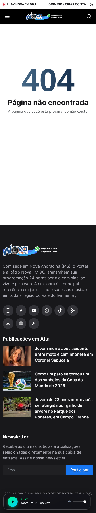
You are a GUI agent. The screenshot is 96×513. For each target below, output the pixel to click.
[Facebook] (21, 310)
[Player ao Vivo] (21, 323)
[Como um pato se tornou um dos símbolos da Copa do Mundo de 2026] (17, 381)
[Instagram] (8, 310)
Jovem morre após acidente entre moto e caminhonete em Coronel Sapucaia (64, 354)
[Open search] (88, 16)
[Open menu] (7, 16)
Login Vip (54, 4)
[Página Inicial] (48, 16)
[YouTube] (34, 310)
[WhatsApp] (47, 310)
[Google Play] (72, 310)
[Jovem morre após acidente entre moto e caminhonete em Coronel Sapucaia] (17, 356)
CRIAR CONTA (75, 4)
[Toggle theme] (91, 4)
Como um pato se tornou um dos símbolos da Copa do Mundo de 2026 (62, 380)
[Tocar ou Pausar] (13, 502)
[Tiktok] (59, 310)
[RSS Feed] (34, 323)
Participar (79, 470)
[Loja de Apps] (8, 323)
